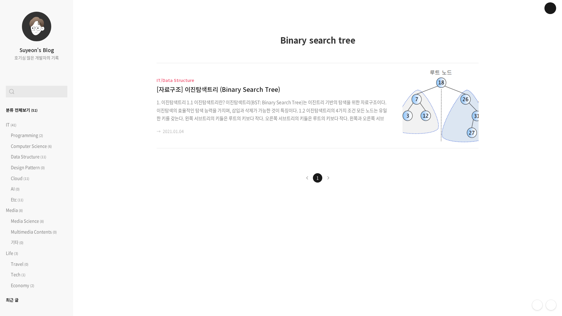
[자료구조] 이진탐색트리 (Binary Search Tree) (218, 89)
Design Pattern (27, 167)
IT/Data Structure (175, 80)
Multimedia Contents (33, 232)
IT (11, 124)
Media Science (27, 221)
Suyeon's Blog (37, 50)
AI (15, 189)
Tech (17, 274)
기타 (16, 242)
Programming (26, 135)
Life (12, 253)
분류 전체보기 (21, 110)
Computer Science (31, 146)
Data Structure (28, 156)
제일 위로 (551, 305)
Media (14, 210)
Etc (16, 199)
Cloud (19, 178)
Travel (19, 264)
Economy (22, 285)
